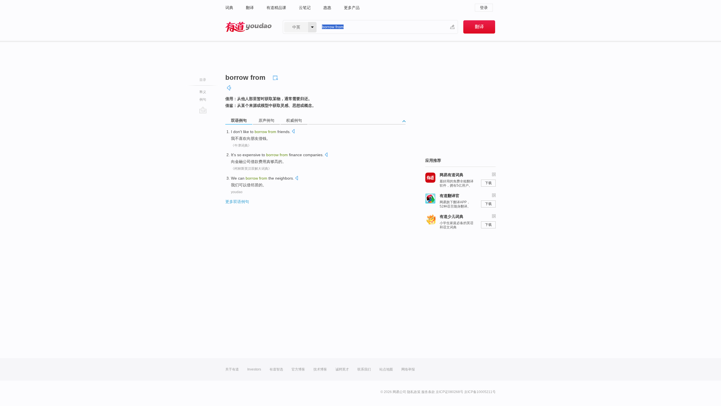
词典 (229, 7)
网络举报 (408, 369)
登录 (484, 7)
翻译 (250, 7)
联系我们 (364, 369)
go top (202, 110)
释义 (202, 92)
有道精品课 (276, 7)
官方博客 (298, 369)
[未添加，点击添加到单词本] (276, 77)
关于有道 (232, 369)
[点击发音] (293, 132)
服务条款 (428, 392)
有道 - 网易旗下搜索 (248, 27)
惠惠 (327, 7)
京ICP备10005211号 (480, 392)
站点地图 (386, 369)
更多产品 (352, 7)
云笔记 (305, 7)
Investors (254, 369)
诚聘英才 (342, 369)
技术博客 (320, 369)
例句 (202, 100)
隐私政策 (413, 392)
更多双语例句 (237, 201)
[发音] (229, 87)
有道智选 (276, 369)
